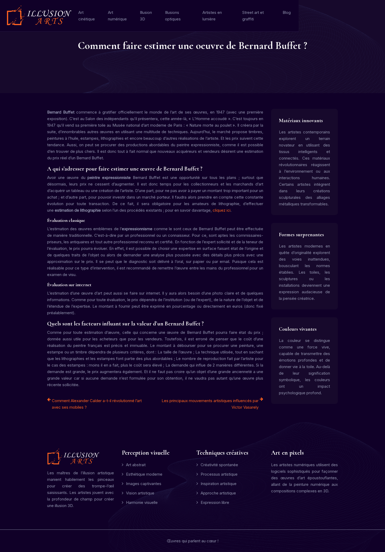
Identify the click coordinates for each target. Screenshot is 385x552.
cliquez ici (221, 210)
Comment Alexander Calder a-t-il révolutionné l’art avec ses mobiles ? (97, 404)
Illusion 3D (146, 15)
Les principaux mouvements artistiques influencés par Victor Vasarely (210, 404)
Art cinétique (86, 15)
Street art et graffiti (253, 15)
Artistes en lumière (212, 15)
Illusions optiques (173, 15)
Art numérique (117, 15)
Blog (287, 12)
